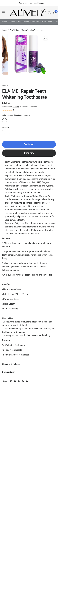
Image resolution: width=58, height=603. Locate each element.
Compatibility (8, 372)
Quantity (5, 127)
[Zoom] (45, 37)
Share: (5, 381)
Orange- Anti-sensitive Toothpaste (16, 120)
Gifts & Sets (47, 22)
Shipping (16, 107)
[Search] (49, 12)
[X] (15, 381)
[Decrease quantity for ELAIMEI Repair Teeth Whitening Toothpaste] (4, 133)
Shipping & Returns (11, 364)
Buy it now (29, 153)
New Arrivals (23, 22)
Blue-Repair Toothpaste (10, 120)
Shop (13, 22)
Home (4, 22)
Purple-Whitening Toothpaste (4, 120)
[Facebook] (11, 381)
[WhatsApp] (22, 381)
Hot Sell (35, 22)
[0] (54, 12)
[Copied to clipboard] (26, 381)
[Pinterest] (19, 381)
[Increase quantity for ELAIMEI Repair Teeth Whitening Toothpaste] (14, 133)
